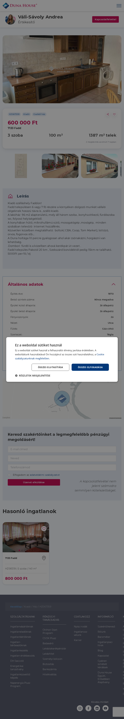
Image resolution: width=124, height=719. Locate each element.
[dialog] (62, 359)
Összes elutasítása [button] (50, 367)
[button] (32, 375)
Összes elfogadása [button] (90, 367)
